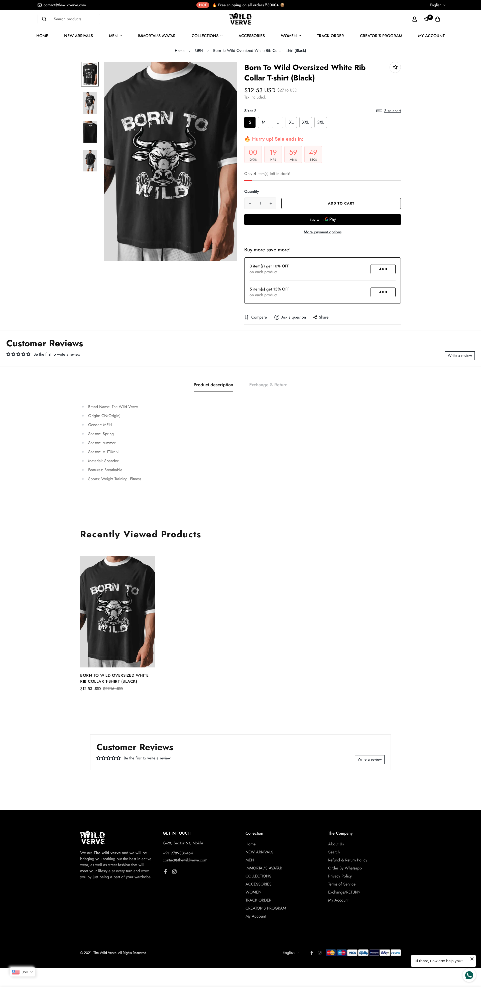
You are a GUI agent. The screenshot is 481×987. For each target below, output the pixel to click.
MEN (113, 36)
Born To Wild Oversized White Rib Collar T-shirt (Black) (114, 678)
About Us (336, 844)
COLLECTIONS (205, 36)
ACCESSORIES (251, 36)
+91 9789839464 (178, 853)
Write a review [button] (460, 355)
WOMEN (289, 36)
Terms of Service (341, 884)
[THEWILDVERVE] (240, 19)
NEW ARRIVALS (78, 36)
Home (42, 36)
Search (334, 852)
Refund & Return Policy (347, 860)
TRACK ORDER (330, 36)
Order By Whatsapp (345, 868)
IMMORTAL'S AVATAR (157, 36)
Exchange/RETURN (344, 892)
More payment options (322, 232)
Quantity (251, 191)
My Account (431, 36)
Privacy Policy (340, 876)
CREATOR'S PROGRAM (381, 36)
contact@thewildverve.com (185, 860)
